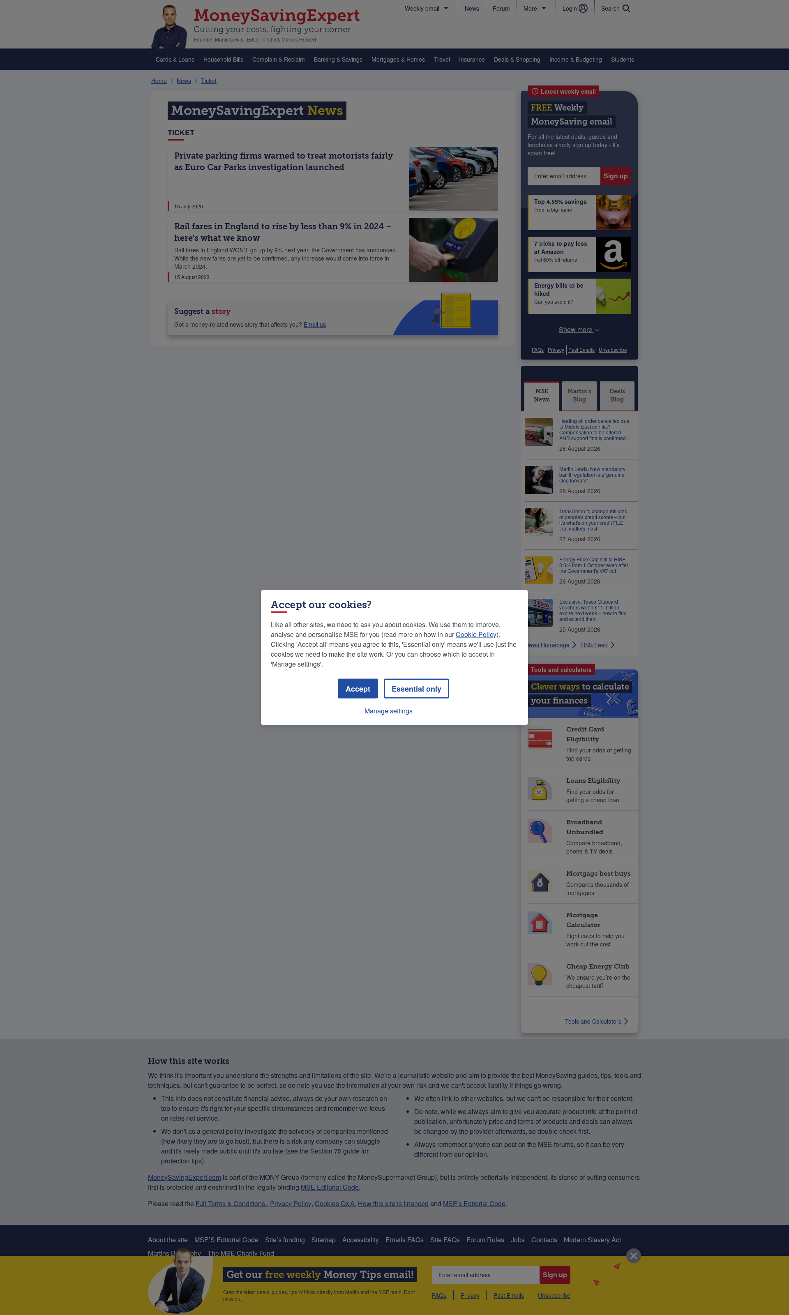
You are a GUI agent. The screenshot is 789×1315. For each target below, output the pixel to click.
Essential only (416, 688)
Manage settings (389, 710)
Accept (358, 688)
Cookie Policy (476, 634)
